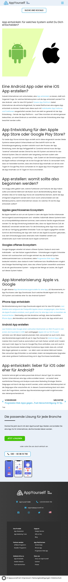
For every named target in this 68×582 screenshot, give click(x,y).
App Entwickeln (18, 559)
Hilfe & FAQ (38, 534)
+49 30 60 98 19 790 (45, 502)
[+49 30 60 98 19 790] (37, 502)
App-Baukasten (19, 531)
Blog (36, 537)
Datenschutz (56, 578)
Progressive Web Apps (46, 258)
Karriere (37, 562)
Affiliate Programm (20, 545)
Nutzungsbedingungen (41, 578)
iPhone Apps (7, 318)
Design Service (39, 531)
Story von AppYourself (42, 559)
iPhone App (38, 548)
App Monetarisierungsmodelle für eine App (31, 289)
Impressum (26, 578)
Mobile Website (19, 562)
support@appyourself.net (36, 508)
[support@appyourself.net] (25, 508)
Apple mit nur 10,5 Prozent (49, 332)
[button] (34, 10)
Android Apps (53, 338)
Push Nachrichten (19, 564)
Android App (38, 545)
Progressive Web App (41, 551)
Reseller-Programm (20, 548)
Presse (37, 564)
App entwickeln (43, 96)
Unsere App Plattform (42, 102)
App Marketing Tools (20, 534)
